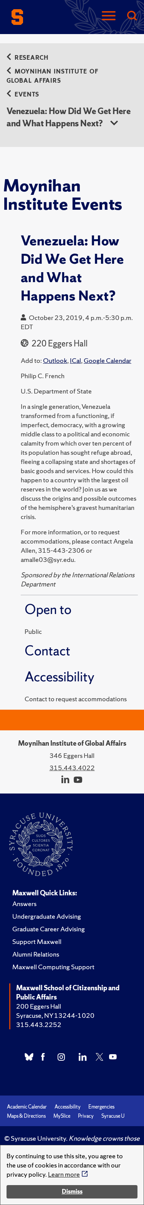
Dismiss (72, 1191)
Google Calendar (107, 360)
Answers (24, 903)
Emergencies (101, 1107)
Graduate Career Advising (48, 928)
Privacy (86, 1116)
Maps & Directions (26, 1116)
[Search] (131, 16)
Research (31, 58)
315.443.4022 (72, 767)
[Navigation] (108, 16)
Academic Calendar (27, 1107)
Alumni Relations (35, 954)
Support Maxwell (36, 941)
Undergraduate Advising (46, 916)
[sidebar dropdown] (114, 124)
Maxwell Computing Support (53, 966)
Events (27, 94)
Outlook (55, 360)
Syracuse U (112, 1116)
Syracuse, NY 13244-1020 (55, 1015)
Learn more (64, 1174)
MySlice (61, 1116)
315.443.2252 (38, 1024)
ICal (75, 360)
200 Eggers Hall (38, 1006)
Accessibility (68, 1107)
